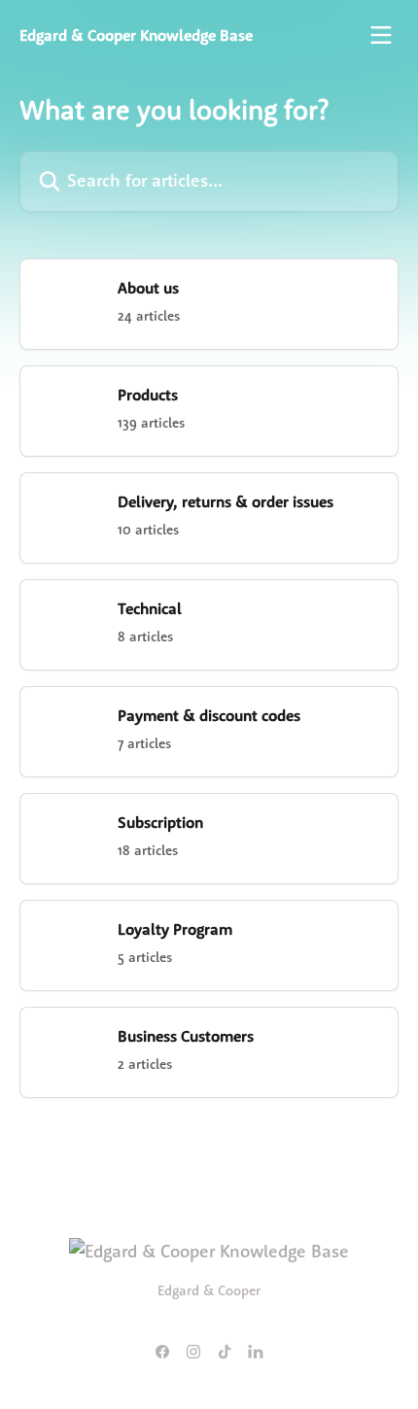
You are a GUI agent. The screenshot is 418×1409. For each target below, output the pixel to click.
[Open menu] (381, 35)
